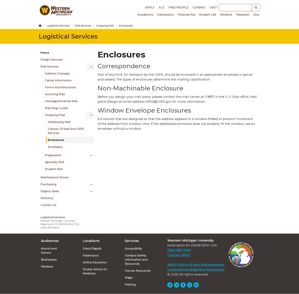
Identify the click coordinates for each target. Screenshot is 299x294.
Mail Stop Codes (56, 108)
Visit (213, 7)
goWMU (199, 7)
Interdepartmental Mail (61, 101)
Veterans (47, 266)
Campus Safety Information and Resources (136, 259)
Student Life (207, 14)
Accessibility (133, 248)
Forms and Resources (60, 87)
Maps (129, 277)
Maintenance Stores (54, 177)
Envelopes (55, 147)
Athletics (226, 14)
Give (256, 14)
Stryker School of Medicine (95, 271)
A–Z (161, 7)
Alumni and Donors (49, 250)
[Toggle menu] (90, 66)
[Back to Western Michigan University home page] (56, 11)
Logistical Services (58, 25)
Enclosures (56, 140)
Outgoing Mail (105, 25)
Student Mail (54, 169)
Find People (178, 7)
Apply (150, 7)
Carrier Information (58, 80)
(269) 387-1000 (179, 250)
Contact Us (48, 205)
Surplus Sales (49, 191)
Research (242, 14)
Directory (46, 198)
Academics (145, 14)
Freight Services (51, 59)
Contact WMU (179, 255)
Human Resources (138, 270)
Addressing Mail (59, 122)
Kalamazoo (91, 255)
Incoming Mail (55, 94)
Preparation (53, 155)
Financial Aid (186, 14)
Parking (130, 284)
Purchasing (48, 184)
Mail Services (83, 25)
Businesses (49, 259)
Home (44, 52)
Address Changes (57, 73)
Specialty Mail (54, 162)
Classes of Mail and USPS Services (66, 131)
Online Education (95, 262)
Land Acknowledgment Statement (195, 269)
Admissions (165, 14)
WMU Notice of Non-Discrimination (196, 265)
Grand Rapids (92, 248)
